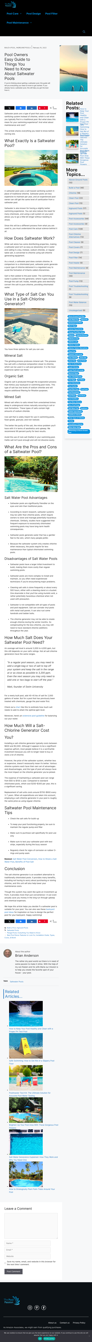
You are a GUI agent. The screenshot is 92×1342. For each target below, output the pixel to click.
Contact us (65, 1323)
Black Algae (72, 326)
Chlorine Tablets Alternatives (78, 348)
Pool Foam (84, 389)
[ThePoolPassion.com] (10, 4)
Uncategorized (75, 310)
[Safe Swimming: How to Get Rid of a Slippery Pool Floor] (26, 1058)
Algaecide (84, 319)
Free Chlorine (72, 357)
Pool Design (33, 13)
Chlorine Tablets (73, 345)
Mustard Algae (73, 373)
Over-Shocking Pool (74, 376)
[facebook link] (43, 1307)
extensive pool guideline (33, 716)
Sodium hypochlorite (75, 411)
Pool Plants (72, 395)
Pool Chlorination (73, 383)
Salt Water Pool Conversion (25, 859)
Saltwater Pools (13, 930)
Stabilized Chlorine (74, 414)
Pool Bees (81, 380)
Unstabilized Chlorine (75, 424)
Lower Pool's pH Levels (76, 370)
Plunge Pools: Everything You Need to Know (23, 933)
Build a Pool (9, 48)
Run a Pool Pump (73, 405)
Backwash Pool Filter (75, 322)
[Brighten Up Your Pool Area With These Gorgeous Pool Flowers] (26, 1122)
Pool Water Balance (77, 302)
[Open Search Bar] (84, 31)
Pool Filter (51, 13)
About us (52, 1323)
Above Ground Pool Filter (76, 316)
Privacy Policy (79, 1323)
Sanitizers (84, 408)
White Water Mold (74, 427)
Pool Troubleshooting (78, 286)
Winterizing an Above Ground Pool (78, 431)
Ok (40, 1339)
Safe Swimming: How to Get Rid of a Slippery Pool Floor (84, 130)
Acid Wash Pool (73, 319)
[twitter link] (36, 1307)
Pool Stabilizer (73, 399)
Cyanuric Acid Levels (75, 354)
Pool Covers (74, 247)
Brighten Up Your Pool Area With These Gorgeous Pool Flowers (85, 158)
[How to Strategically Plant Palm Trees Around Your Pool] (26, 1186)
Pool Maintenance (18, 22)
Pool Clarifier (72, 386)
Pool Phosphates (73, 392)
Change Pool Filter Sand (76, 332)
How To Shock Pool (74, 364)
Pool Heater (74, 263)
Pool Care (12, 13)
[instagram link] (30, 1307)
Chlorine (72, 193)
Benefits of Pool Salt (24, 862)
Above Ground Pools (78, 180)
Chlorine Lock (72, 342)
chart (18, 707)
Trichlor (70, 421)
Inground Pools (23, 48)
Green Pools (82, 361)
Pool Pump (74, 281)
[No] (89, 1336)
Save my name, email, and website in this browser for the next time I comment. (31, 1263)
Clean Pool (74, 198)
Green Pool (72, 361)
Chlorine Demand (82, 335)
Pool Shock (81, 395)
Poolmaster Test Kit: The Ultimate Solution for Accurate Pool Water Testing (85, 144)
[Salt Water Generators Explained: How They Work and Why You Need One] (26, 1154)
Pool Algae (71, 380)
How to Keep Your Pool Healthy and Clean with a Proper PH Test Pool (84, 116)
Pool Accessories (76, 219)
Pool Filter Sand (73, 389)
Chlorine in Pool (73, 338)
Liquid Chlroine (73, 367)
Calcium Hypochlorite (75, 329)
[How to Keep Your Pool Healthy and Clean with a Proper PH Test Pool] (26, 1026)
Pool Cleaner (74, 242)
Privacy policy (49, 1339)
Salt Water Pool (73, 408)
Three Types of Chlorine (76, 418)
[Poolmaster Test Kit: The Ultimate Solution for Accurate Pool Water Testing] (26, 1090)
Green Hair (83, 357)
